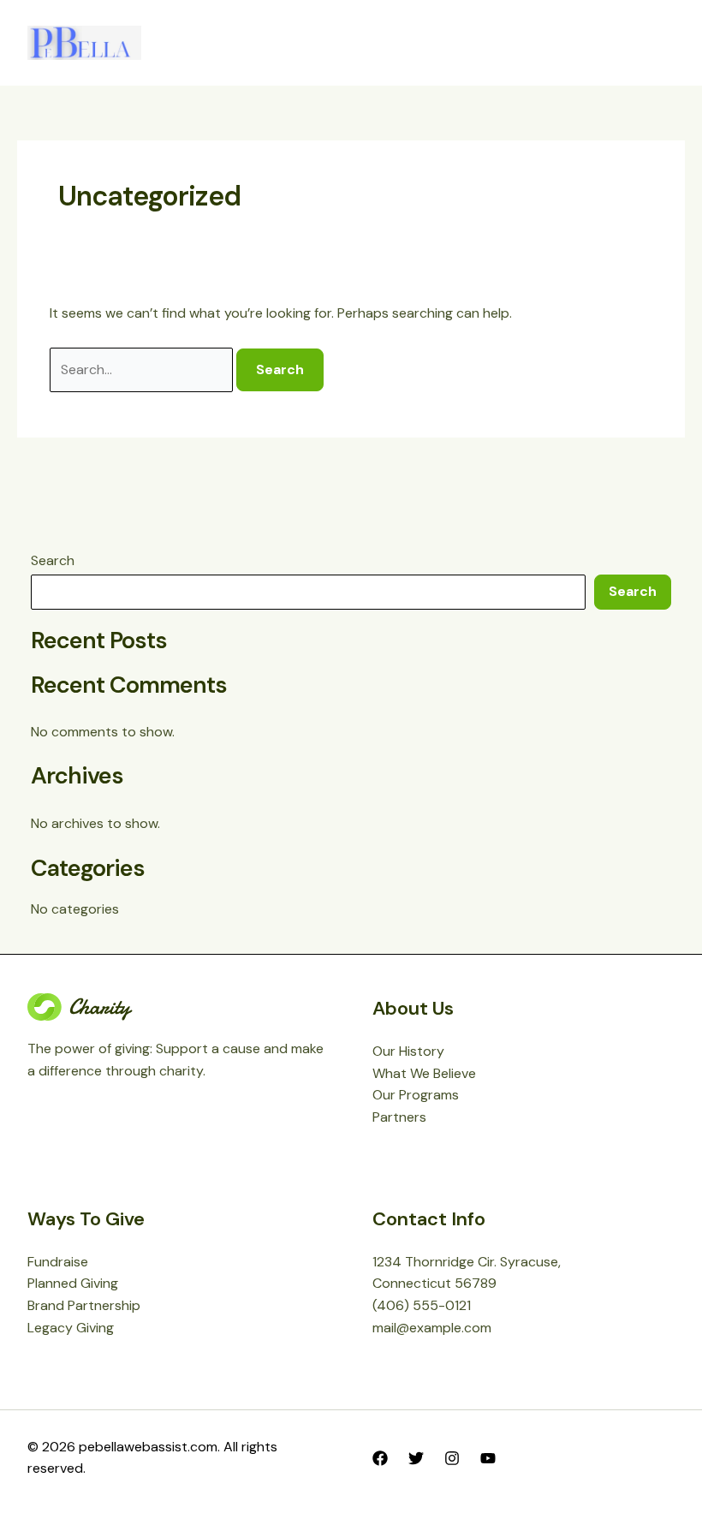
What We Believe (424, 1073)
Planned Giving (72, 1283)
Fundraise (57, 1262)
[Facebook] (380, 1458)
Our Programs (415, 1095)
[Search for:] (143, 369)
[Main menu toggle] (656, 43)
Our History (408, 1051)
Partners (399, 1117)
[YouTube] (488, 1458)
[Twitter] (416, 1458)
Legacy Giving (70, 1328)
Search (52, 560)
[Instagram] (452, 1458)
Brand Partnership (83, 1305)
